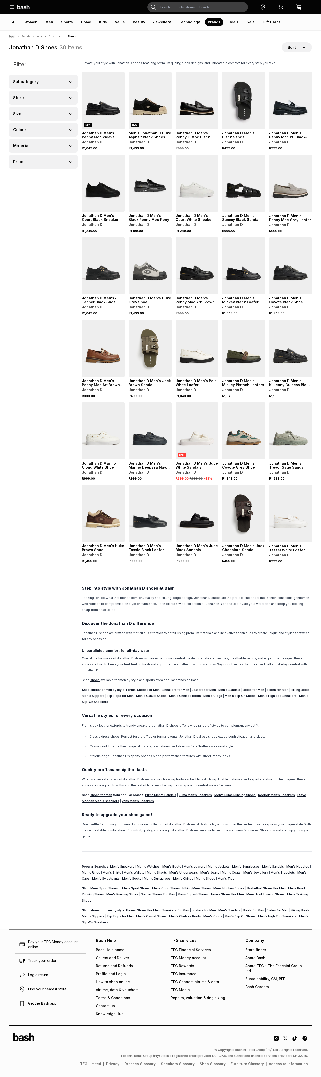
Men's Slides (205, 878)
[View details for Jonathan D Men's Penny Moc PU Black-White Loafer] (290, 100)
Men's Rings (91, 872)
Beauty (139, 22)
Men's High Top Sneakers (277, 696)
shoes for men (101, 795)
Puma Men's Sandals (160, 795)
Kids (103, 22)
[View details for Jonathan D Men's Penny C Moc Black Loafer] (197, 100)
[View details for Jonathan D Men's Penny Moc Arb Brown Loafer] (197, 265)
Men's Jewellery (255, 872)
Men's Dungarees (157, 878)
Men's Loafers (194, 866)
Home (86, 22)
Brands (214, 22)
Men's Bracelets (283, 872)
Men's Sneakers (122, 866)
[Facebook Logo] (305, 1040)
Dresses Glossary (140, 1064)
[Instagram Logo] (276, 1040)
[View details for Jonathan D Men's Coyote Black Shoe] (290, 265)
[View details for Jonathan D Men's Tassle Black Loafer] (150, 513)
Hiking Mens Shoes (196, 888)
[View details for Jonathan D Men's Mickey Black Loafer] (243, 265)
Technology (189, 22)
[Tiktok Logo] (295, 1040)
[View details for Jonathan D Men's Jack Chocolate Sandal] (243, 513)
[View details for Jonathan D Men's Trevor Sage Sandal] (290, 430)
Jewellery (162, 22)
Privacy (112, 1064)
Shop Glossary (213, 1064)
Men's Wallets (134, 872)
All (14, 22)
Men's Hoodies (297, 866)
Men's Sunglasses (246, 866)
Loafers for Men (204, 690)
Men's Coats (231, 872)
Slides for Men (277, 690)
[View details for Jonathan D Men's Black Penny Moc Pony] (150, 183)
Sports (67, 22)
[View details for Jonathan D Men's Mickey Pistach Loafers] (243, 348)
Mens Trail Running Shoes (265, 894)
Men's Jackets (219, 866)
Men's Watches (148, 866)
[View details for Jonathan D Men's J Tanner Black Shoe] (103, 265)
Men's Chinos (183, 878)
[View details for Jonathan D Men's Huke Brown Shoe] (103, 513)
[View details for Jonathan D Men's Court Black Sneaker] (103, 183)
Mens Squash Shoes (193, 894)
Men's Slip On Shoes (240, 696)
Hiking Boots (300, 690)
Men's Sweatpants (106, 878)
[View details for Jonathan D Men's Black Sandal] (243, 100)
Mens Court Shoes (166, 888)
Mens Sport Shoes (104, 888)
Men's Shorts (157, 872)
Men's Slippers (93, 696)
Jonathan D (43, 36)
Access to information (288, 1064)
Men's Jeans (209, 872)
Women (30, 22)
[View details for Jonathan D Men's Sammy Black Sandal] (243, 183)
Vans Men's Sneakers (138, 801)
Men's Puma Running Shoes (235, 795)
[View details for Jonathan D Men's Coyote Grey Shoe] (243, 430)
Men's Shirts (112, 872)
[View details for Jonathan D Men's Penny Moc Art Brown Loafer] (103, 348)
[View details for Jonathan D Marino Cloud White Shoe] (103, 430)
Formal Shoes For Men (143, 690)
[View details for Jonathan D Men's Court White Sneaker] (197, 183)
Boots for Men (253, 690)
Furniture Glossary (247, 1064)
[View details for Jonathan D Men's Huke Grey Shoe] (150, 265)
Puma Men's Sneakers (195, 795)
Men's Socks (131, 878)
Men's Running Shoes (122, 894)
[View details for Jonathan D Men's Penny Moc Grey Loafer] (290, 183)
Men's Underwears (183, 872)
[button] (263, 7)
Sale (251, 22)
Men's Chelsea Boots (185, 696)
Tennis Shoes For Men (227, 894)
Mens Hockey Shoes (228, 888)
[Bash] (12, 36)
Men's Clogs (212, 696)
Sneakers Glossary (178, 1064)
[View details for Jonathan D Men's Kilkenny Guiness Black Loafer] (290, 348)
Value (120, 22)
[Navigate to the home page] (23, 7)
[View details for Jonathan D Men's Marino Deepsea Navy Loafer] (150, 430)
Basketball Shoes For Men (266, 888)
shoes (95, 680)
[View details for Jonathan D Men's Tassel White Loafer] (290, 513)
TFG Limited (90, 1064)
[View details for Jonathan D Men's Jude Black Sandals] (197, 513)
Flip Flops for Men (120, 696)
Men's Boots (171, 866)
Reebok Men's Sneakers (276, 795)
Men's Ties (226, 878)
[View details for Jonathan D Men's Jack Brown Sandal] (150, 348)
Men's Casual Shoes (151, 696)
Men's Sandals (229, 690)
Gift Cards (272, 22)
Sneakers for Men (175, 690)
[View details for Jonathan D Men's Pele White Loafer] (197, 348)
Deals (233, 22)
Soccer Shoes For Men (158, 894)
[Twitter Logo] (285, 1040)
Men (49, 22)
